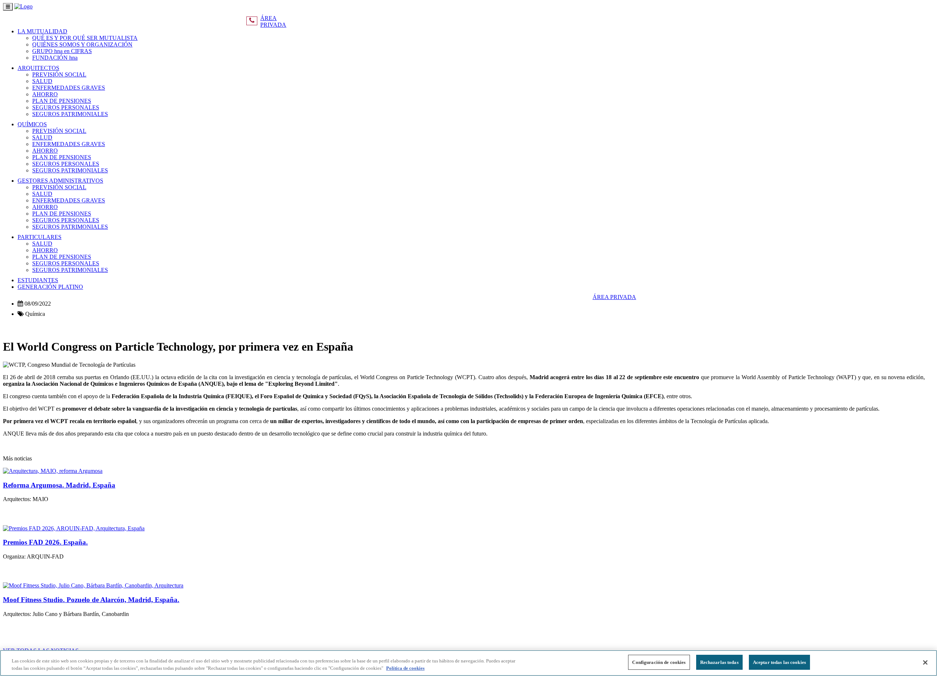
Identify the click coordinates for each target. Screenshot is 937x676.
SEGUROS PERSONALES (65, 107)
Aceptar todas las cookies (779, 662)
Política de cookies (405, 668)
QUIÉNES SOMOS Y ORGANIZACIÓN (82, 44)
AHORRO (45, 94)
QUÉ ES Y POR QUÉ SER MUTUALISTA (85, 38)
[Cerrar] (925, 662)
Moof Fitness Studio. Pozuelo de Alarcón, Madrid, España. (91, 600)
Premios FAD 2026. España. (45, 542)
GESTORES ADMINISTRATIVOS (60, 181)
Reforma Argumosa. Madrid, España (59, 485)
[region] (468, 663)
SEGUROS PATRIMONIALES (70, 114)
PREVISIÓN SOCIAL (59, 74)
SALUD (42, 81)
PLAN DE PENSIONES (61, 101)
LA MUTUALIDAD (42, 31)
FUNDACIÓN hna (55, 58)
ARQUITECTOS (38, 68)
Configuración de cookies (659, 662)
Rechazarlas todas (719, 662)
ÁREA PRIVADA (273, 21)
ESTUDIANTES (38, 280)
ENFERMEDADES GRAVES (68, 88)
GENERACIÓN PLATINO (50, 287)
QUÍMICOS (32, 124)
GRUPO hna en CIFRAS (62, 51)
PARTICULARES (39, 237)
